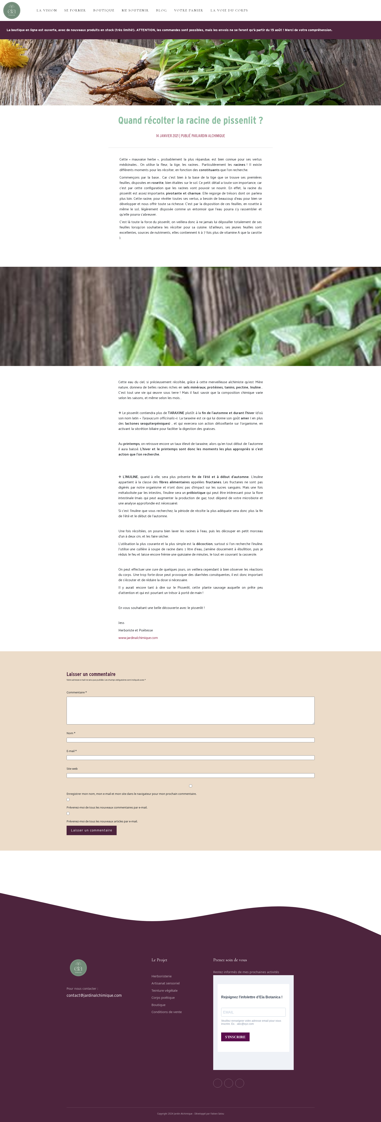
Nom (71, 733)
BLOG (161, 10)
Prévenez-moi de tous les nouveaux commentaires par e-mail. (107, 807)
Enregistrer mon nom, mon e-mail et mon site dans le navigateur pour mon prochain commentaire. (131, 794)
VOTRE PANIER (188, 10)
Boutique (158, 1005)
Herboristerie (161, 976)
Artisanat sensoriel (165, 983)
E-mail (72, 751)
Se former (75, 10)
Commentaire (77, 692)
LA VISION (47, 10)
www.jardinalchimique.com (138, 637)
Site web (72, 769)
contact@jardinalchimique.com (94, 995)
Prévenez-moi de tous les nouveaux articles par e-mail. (102, 821)
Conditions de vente (166, 1012)
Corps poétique (163, 997)
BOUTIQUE (103, 10)
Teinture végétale (164, 990)
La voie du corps (229, 10)
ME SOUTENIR (135, 10)
